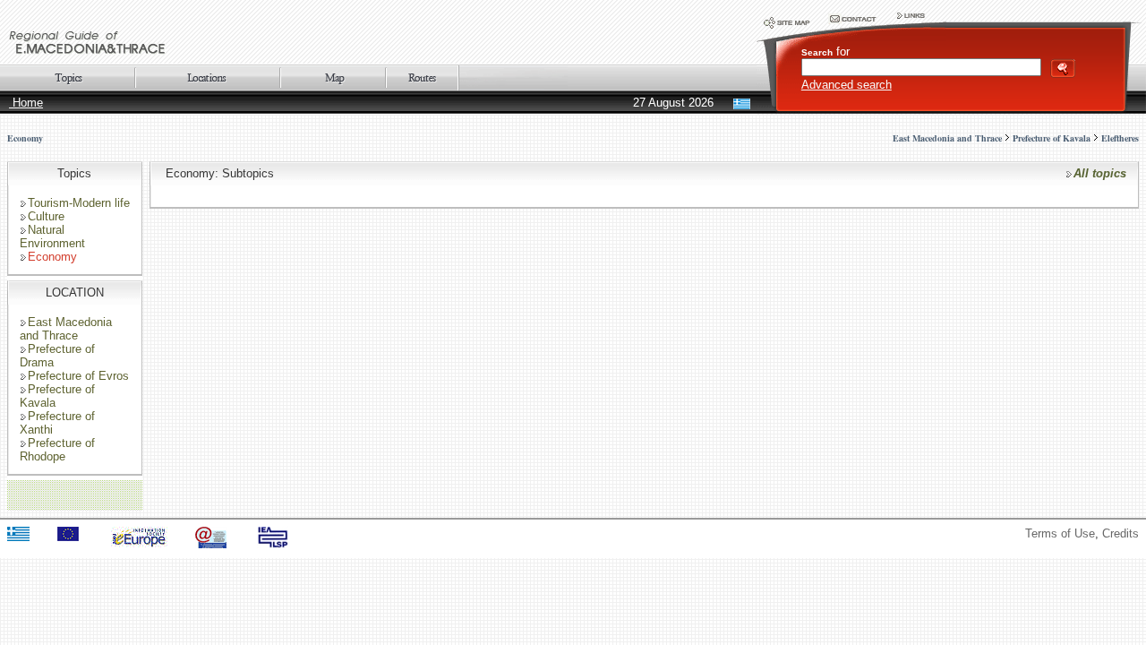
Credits (1120, 533)
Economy (25, 138)
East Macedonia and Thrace (66, 328)
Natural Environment (52, 236)
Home (26, 102)
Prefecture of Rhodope (57, 449)
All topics (1099, 173)
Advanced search (846, 84)
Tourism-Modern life (79, 203)
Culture (46, 216)
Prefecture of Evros (78, 376)
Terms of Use (1060, 533)
